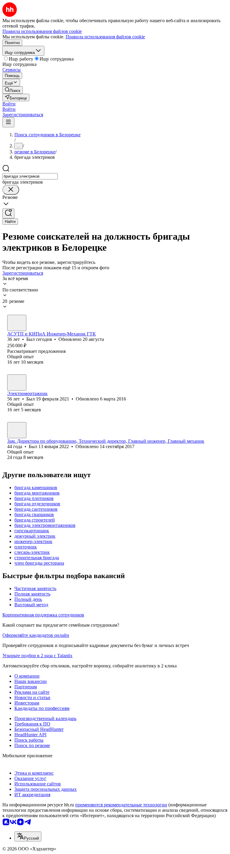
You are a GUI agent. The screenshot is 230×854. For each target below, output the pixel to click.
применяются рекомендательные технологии (121, 804)
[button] (9, 103)
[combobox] (30, 176)
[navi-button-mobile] (8, 122)
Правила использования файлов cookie (105, 36)
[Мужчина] (16, 323)
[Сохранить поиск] (8, 213)
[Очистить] (10, 190)
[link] (12, 90)
